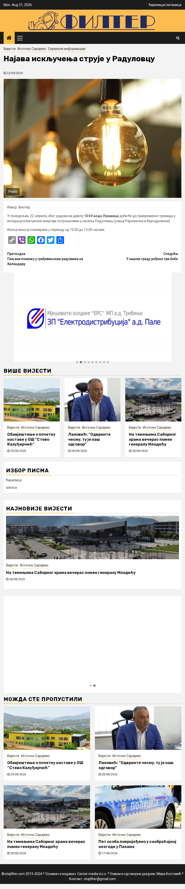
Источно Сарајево (32, 49)
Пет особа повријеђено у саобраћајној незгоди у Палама (63, 572)
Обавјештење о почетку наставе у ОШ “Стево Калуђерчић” (31, 439)
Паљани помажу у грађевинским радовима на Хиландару (45, 259)
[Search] (178, 37)
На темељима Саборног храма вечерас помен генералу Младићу (152, 439)
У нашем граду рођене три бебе (152, 256)
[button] (77, 362)
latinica (11, 487)
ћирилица (157, 5)
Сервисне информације (67, 49)
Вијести (10, 49)
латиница (173, 5)
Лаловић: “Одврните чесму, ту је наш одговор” (89, 439)
